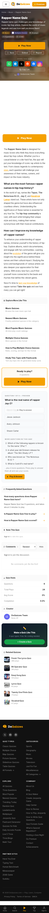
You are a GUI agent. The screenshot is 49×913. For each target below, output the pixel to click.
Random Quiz (8, 806)
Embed (25, 53)
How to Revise (32, 809)
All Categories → (33, 774)
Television (30, 762)
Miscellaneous (32, 770)
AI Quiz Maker (32, 794)
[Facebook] (33, 63)
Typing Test (8, 863)
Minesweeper (9, 871)
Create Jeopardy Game (33, 799)
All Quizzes (7, 786)
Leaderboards (9, 810)
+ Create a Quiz (24, 642)
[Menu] (6, 4)
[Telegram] (15, 63)
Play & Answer (16, 477)
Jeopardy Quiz (9, 818)
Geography (31, 750)
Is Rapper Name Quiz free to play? (20, 514)
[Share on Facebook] (10, 735)
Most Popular (8, 794)
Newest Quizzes (10, 798)
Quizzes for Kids (10, 826)
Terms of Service (24, 897)
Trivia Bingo (8, 838)
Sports (29, 746)
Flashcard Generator (12, 822)
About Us (30, 786)
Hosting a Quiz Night (35, 835)
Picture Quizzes (9, 758)
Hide (41, 547)
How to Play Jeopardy (36, 813)
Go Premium (31, 839)
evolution (17, 253)
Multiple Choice (21, 33)
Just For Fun (31, 766)
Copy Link (26, 70)
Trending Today (10, 802)
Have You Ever (9, 859)
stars (6, 170)
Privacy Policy (9, 897)
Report (39, 53)
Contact (29, 843)
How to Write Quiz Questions (34, 818)
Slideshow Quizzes (11, 762)
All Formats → (8, 770)
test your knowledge (28, 283)
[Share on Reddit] (16, 735)
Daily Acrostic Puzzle (12, 830)
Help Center (31, 805)
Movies (29, 758)
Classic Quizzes (9, 746)
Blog (28, 790)
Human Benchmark (11, 867)
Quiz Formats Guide (34, 824)
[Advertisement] (24, 106)
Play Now (26, 45)
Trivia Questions (10, 790)
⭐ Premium (39, 4)
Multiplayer (7, 814)
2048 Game (8, 875)
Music (10, 12)
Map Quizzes (8, 754)
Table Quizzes (9, 766)
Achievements (32, 847)
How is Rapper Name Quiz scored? (20, 520)
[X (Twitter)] (21, 63)
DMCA (34, 897)
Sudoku (6, 879)
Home (4, 12)
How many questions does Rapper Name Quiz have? (20, 498)
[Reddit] (27, 63)
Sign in (7, 536)
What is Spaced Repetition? (33, 829)
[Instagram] (39, 63)
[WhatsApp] (9, 63)
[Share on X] (5, 735)
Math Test (7, 842)
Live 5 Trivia (8, 834)
